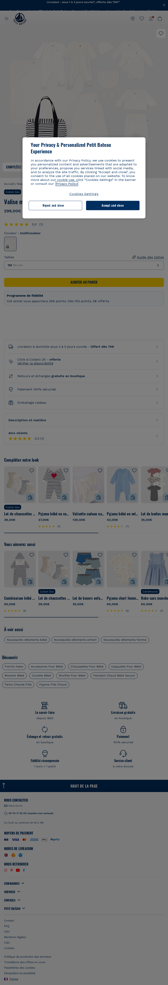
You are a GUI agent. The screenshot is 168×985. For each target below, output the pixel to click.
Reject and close (53, 205)
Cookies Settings (84, 194)
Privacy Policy (67, 184)
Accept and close (113, 205)
